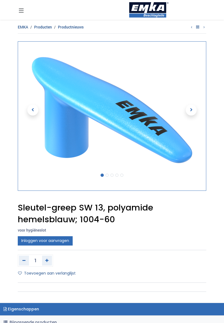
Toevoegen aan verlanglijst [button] (50, 273)
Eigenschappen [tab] (23, 309)
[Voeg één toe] (47, 261)
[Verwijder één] (24, 261)
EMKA (23, 27)
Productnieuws (71, 27)
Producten (43, 27)
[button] (33, 110)
